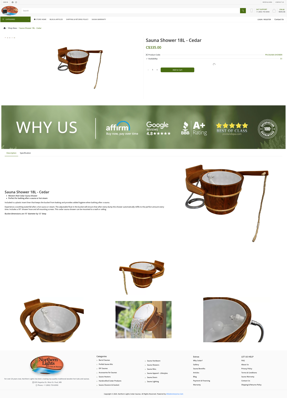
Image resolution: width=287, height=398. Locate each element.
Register (267, 19)
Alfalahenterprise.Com (174, 394)
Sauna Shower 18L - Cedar (30, 28)
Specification (25, 153)
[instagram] (16, 2)
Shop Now (12, 28)
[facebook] (12, 2)
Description (11, 153)
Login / (261, 19)
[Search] (243, 10)
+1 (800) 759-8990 (263, 12)
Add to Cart (177, 70)
